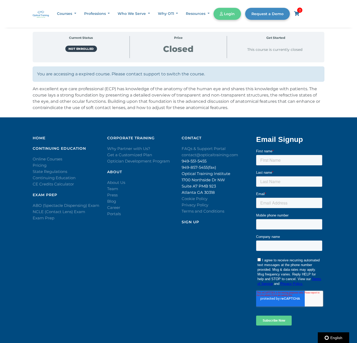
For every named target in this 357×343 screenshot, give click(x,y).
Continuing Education (54, 177)
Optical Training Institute (206, 173)
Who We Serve (132, 13)
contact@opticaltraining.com (210, 154)
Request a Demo (267, 13)
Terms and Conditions (203, 211)
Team (112, 188)
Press (112, 194)
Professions (95, 13)
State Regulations (50, 171)
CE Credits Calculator (53, 184)
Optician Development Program (138, 161)
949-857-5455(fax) (199, 167)
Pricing (40, 165)
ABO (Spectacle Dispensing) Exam (66, 205)
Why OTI (166, 13)
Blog (111, 201)
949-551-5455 (194, 161)
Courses (65, 13)
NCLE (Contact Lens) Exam (59, 211)
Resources (196, 13)
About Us (116, 182)
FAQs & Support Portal (204, 148)
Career (113, 207)
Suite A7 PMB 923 (199, 186)
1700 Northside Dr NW (203, 179)
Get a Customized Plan (129, 154)
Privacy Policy (195, 204)
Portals (114, 213)
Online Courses (47, 159)
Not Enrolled (81, 49)
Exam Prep (43, 217)
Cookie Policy (195, 198)
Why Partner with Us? (128, 148)
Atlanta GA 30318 (198, 192)
